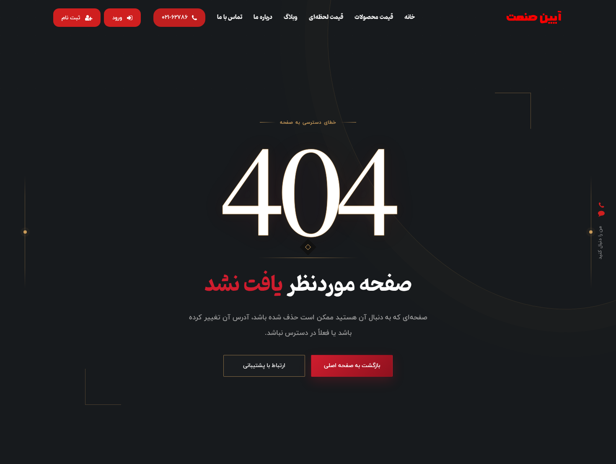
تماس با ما (229, 17)
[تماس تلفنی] (601, 205)
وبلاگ (291, 17)
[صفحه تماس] (601, 213)
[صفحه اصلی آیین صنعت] (534, 17)
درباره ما (263, 17)
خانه (409, 17)
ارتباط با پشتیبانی (264, 365)
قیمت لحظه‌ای (326, 17)
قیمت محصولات (374, 17)
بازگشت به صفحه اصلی (352, 365)
